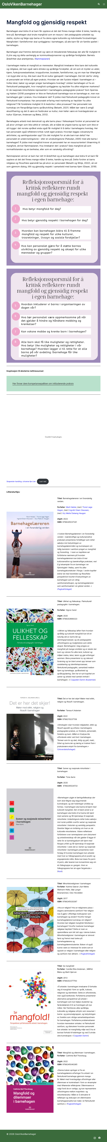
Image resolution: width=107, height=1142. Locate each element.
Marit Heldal (71, 507)
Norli (60, 871)
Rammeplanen (42, 58)
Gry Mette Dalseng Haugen (74, 513)
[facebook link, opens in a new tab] (99, 1137)
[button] (99, 4)
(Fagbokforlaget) (64, 589)
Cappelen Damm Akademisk (83, 680)
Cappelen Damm (81, 1036)
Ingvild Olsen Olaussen (79, 510)
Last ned (42, 481)
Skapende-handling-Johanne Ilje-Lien (21, 481)
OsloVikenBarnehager (22, 4)
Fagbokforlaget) (88, 954)
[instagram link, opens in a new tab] (95, 1137)
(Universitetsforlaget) (66, 749)
